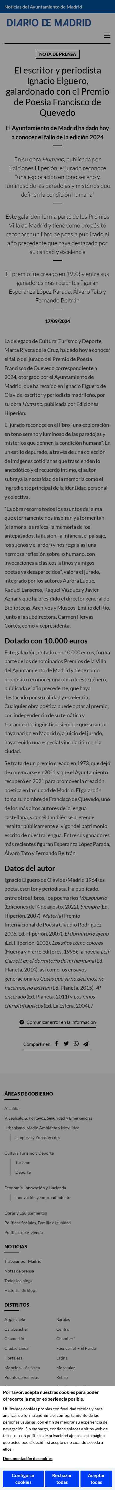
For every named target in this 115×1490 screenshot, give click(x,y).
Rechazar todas (62, 1478)
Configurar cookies (23, 1478)
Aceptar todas (96, 1478)
